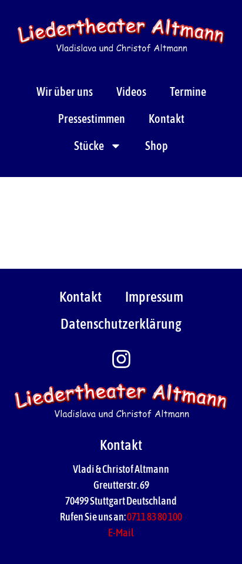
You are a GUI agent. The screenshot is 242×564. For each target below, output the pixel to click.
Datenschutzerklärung (121, 324)
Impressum (154, 297)
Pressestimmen (91, 118)
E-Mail (121, 532)
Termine (188, 91)
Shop (156, 145)
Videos (131, 91)
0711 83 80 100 (154, 516)
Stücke (89, 145)
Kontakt (166, 118)
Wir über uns (64, 91)
